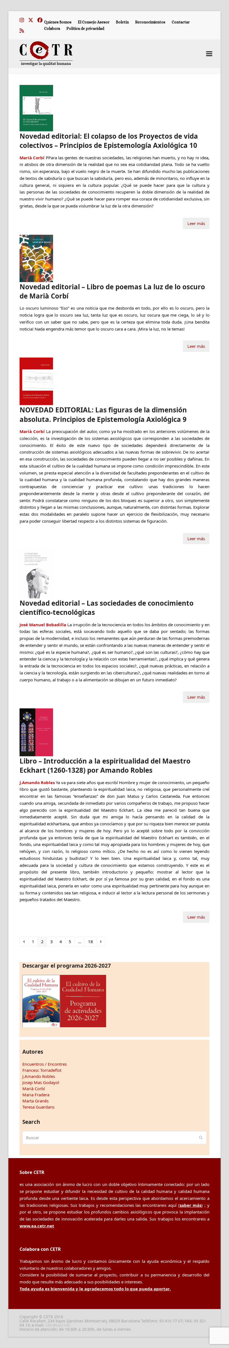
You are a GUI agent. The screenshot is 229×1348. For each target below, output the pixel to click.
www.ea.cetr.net (37, 1226)
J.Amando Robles (38, 1076)
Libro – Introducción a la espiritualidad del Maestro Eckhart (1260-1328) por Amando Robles (105, 765)
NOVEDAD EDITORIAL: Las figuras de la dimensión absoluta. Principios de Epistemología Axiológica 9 (103, 414)
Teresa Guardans (38, 1107)
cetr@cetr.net (58, 1325)
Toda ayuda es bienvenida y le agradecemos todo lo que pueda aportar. (95, 1288)
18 (92, 941)
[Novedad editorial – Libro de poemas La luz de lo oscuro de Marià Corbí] (36, 258)
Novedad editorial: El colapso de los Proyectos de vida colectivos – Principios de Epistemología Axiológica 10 (109, 140)
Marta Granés (35, 1101)
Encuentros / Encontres (44, 1064)
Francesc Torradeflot (41, 1070)
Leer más (196, 223)
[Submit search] (201, 1138)
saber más (191, 1205)
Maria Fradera (35, 1094)
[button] (209, 53)
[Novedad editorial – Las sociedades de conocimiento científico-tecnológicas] (36, 573)
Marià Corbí (33, 1088)
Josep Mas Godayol (40, 1082)
